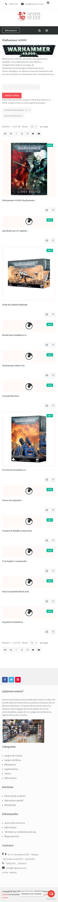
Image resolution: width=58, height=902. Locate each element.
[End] (39, 133)
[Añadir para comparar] (47, 210)
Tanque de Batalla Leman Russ (17, 531)
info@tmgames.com (16, 868)
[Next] (33, 133)
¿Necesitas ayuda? (14, 800)
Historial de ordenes (15, 796)
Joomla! (5, 894)
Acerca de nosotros (14, 823)
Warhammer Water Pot (13, 365)
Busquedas (10, 805)
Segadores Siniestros (12, 622)
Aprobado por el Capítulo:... (15, 231)
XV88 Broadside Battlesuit (14, 304)
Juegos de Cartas (13, 755)
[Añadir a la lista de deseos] (53, 210)
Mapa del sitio (11, 836)
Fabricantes (10, 778)
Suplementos (11, 769)
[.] (5, 680)
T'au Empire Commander (14, 561)
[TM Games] (29, 16)
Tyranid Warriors (10, 396)
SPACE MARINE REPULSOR (15, 591)
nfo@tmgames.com (35, 4)
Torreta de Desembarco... (14, 470)
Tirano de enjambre (12, 500)
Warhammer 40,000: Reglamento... (19, 200)
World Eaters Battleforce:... (15, 335)
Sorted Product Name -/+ (16, 110)
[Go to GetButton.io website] (51, 899)
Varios (7, 773)
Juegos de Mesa (12, 760)
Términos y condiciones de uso (20, 831)
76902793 (13, 4)
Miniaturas (10, 764)
